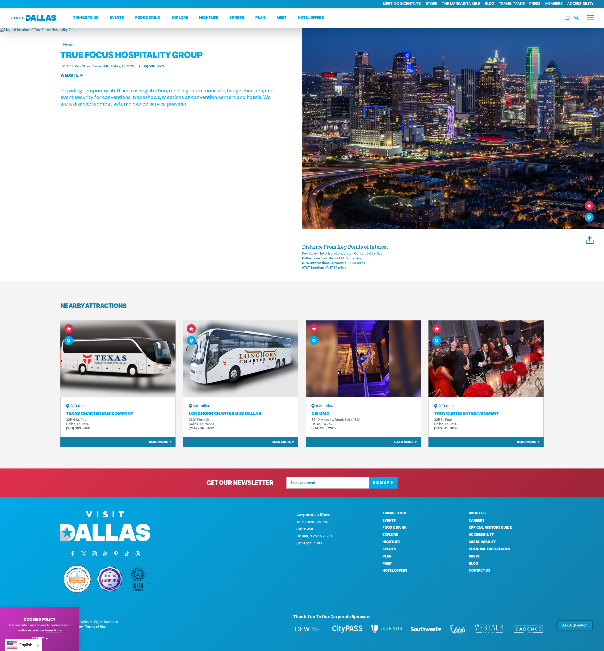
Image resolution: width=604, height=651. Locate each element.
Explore (180, 17)
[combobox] (23, 645)
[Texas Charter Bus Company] (118, 358)
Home (68, 44)
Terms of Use (95, 626)
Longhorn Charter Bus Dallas (225, 413)
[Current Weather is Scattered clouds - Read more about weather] (567, 18)
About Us (477, 513)
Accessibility (580, 3)
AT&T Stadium (313, 267)
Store (431, 3)
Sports (236, 17)
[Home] (33, 18)
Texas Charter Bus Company (99, 413)
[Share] (590, 239)
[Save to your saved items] (589, 205)
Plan (260, 17)
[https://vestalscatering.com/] (489, 629)
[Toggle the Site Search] (578, 18)
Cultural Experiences (489, 549)
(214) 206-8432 (201, 428)
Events (117, 17)
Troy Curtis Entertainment (466, 413)
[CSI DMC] (363, 358)
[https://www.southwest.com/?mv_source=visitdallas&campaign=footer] (426, 629)
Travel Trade (512, 3)
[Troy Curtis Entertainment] (486, 358)
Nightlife (208, 17)
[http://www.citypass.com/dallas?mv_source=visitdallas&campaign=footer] (347, 629)
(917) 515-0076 (446, 428)
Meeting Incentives (402, 3)
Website (69, 75)
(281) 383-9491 (78, 428)
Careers (476, 520)
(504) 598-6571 (151, 66)
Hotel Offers (311, 17)
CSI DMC (320, 413)
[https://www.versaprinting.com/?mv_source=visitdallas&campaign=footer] (457, 629)
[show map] (589, 217)
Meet (281, 17)
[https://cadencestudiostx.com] (528, 629)
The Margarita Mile (461, 3)
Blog (489, 3)
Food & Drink (147, 17)
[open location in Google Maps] (151, 30)
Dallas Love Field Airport (321, 258)
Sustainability (482, 542)
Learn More (53, 630)
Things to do (86, 17)
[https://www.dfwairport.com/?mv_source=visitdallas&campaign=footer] (308, 629)
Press (534, 3)
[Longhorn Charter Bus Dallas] (240, 358)
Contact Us (479, 570)
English (25, 645)
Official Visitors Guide (490, 527)
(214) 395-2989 (323, 428)
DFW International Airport (322, 263)
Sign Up (381, 482)
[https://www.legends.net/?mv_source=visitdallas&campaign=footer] (386, 629)
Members (554, 3)
